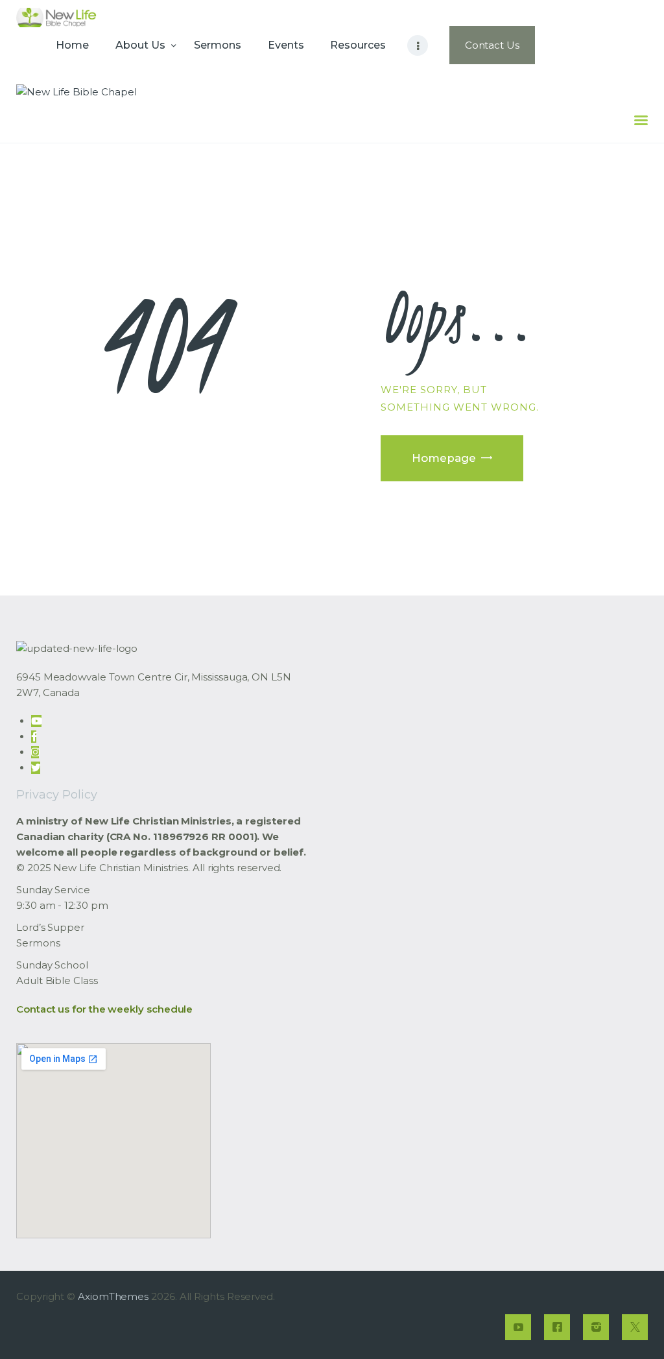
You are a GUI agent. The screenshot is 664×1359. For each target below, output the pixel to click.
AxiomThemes (113, 1296)
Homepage (444, 457)
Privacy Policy (56, 794)
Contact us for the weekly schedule (104, 1009)
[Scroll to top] (632, 1328)
